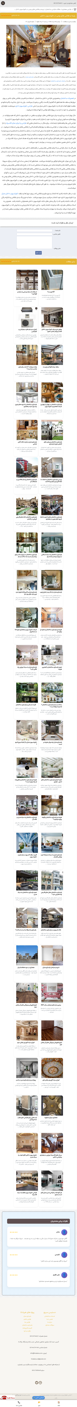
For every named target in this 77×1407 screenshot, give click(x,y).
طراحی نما (27, 1322)
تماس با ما (50, 1319)
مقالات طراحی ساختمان (53, 9)
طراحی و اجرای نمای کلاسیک (16, 123)
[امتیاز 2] (2, 15)
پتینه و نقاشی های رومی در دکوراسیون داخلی (57, 15)
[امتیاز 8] (8, 15)
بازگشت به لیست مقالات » (69, 22)
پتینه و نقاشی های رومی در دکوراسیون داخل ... (29, 9)
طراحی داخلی (27, 1319)
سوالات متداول (49, 1325)
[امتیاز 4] (4, 15)
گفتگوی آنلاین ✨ (38, 1398)
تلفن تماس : (56, 234)
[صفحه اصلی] (3, 3)
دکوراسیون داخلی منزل (10, 193)
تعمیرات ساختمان (67, 98)
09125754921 (34, 1336)
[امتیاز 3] (3, 15)
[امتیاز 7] (7, 15)
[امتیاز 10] (10, 15)
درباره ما (49, 1322)
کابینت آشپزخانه (27, 1328)
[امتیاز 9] (9, 15)
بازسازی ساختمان (27, 1325)
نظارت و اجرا (27, 1331)
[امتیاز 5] (5, 15)
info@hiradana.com (36, 1353)
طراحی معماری (66, 9)
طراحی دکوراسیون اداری (24, 106)
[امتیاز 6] (6, 15)
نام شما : (57, 230)
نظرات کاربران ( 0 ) (29, 22)
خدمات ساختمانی (49, 1316)
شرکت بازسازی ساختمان (58, 81)
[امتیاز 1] (1, 15)
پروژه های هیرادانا (27, 1312)
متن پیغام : (57, 248)
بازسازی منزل (30, 77)
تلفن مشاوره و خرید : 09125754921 (65, 3)
